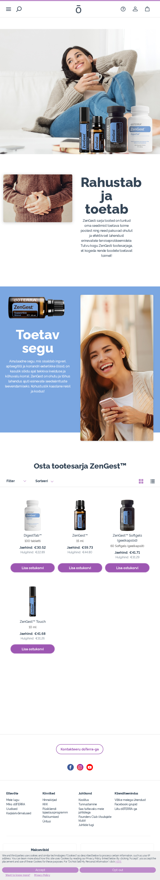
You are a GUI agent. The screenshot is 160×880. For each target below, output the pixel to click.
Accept (40, 870)
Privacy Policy (42, 875)
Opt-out (117, 870)
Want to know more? (17, 875)
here (118, 861)
